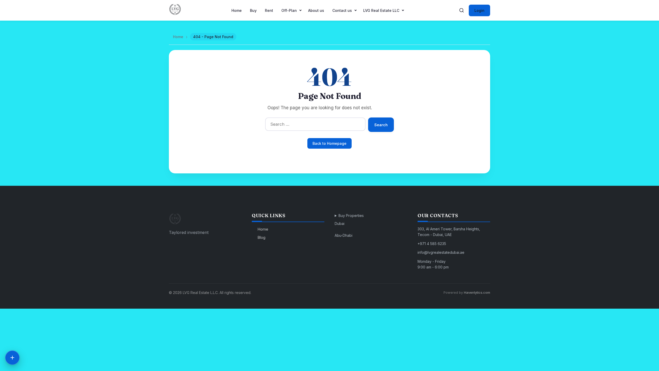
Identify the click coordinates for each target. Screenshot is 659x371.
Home (236, 10)
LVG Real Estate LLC (381, 10)
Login (479, 10)
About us (316, 10)
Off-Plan (289, 10)
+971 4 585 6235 (432, 243)
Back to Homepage (329, 143)
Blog (261, 237)
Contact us (342, 10)
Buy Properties (351, 215)
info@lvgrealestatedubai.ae (441, 252)
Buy (253, 10)
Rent (269, 10)
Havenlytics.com (477, 292)
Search (381, 125)
